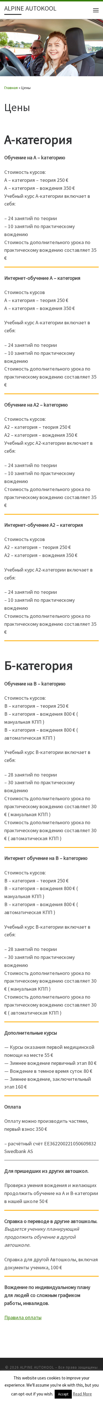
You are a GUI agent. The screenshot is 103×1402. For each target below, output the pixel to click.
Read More (82, 1394)
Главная (11, 87)
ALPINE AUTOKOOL (37, 1367)
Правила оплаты (22, 1317)
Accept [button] (63, 1394)
